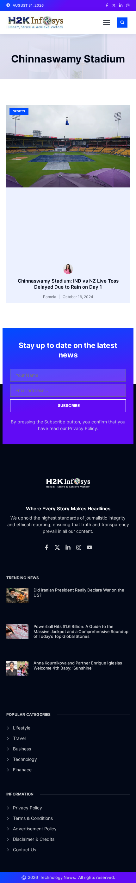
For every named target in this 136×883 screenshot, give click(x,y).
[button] (106, 22)
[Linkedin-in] (68, 547)
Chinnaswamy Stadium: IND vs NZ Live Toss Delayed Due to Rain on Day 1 (68, 284)
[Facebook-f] (46, 547)
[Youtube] (89, 547)
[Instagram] (79, 547)
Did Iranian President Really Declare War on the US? (79, 592)
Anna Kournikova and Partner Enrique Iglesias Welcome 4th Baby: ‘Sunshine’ (78, 665)
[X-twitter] (57, 547)
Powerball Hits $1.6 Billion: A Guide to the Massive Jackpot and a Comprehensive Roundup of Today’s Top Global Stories (81, 631)
